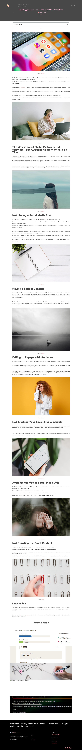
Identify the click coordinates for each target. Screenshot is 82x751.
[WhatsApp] (71, 747)
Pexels (42, 143)
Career (32, 738)
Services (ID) (54, 741)
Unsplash (42, 73)
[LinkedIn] (67, 747)
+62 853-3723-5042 (56, 734)
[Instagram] (65, 747)
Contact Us (33, 740)
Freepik (42, 418)
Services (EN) (54, 743)
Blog (52, 739)
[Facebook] (69, 747)
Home (32, 735)
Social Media (42, 14)
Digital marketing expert (24, 615)
